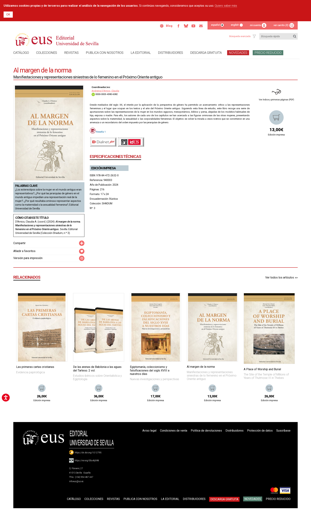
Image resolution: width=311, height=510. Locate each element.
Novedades (238, 53)
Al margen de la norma (201, 366)
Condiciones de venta (173, 430)
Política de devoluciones (206, 430)
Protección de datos (260, 430)
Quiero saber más (226, 5)
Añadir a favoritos (24, 251)
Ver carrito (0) (281, 25)
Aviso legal (149, 430)
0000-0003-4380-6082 (106, 94)
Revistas (71, 53)
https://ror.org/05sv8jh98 (87, 460)
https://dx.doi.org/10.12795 (88, 452)
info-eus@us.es (76, 481)
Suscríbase (283, 430)
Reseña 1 (101, 131)
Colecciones (46, 53)
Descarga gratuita (206, 53)
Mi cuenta (255, 25)
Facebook (178, 26)
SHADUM (107, 203)
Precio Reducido (267, 53)
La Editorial (141, 53)
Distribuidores (170, 53)
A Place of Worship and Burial (262, 369)
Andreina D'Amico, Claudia (105, 90)
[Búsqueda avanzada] (254, 36)
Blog (169, 26)
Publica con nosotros (104, 53)
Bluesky (186, 26)
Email (201, 26)
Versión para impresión (27, 258)
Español (215, 24)
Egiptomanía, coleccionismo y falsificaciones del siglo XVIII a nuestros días (149, 370)
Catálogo (21, 53)
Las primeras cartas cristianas (35, 367)
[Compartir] (81, 243)
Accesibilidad (162, 26)
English (235, 24)
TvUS (193, 26)
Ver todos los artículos (279, 277)
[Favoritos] (60, 300)
